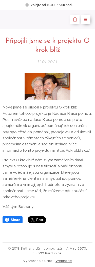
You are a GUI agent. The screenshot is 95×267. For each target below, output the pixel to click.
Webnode (63, 261)
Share (15, 220)
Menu (85, 19)
